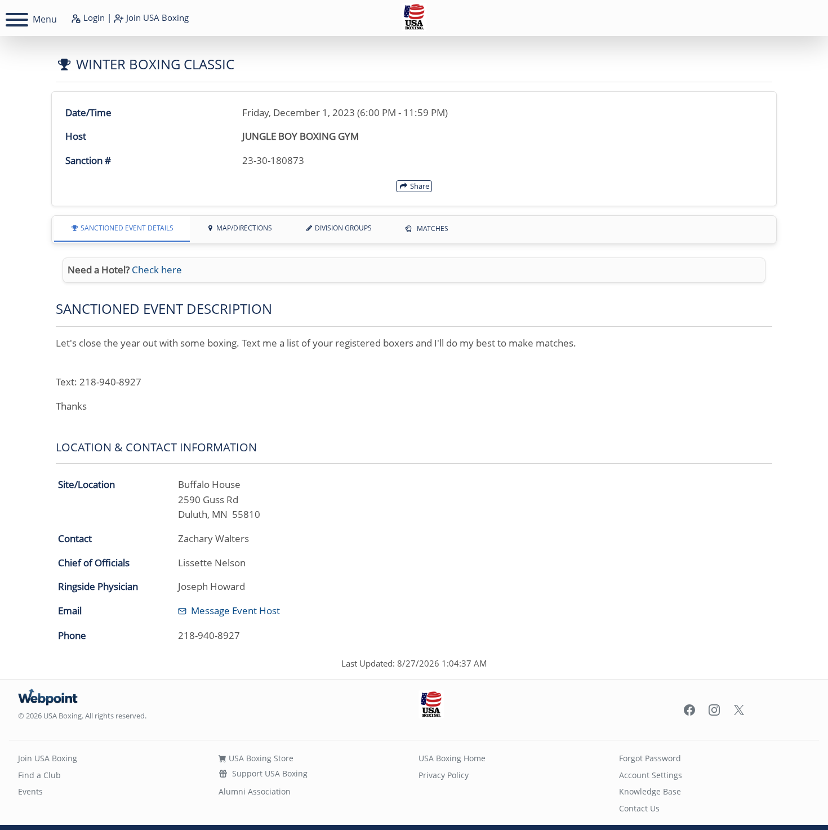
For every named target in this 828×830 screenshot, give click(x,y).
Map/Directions (243, 228)
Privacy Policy (444, 775)
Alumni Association (255, 791)
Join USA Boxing (47, 758)
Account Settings (650, 775)
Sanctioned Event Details (126, 228)
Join (156, 17)
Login (93, 17)
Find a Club (39, 775)
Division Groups (342, 228)
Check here (157, 269)
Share (418, 186)
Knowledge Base (650, 791)
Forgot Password (650, 758)
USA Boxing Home (452, 758)
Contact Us (639, 808)
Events (30, 791)
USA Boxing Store (259, 758)
